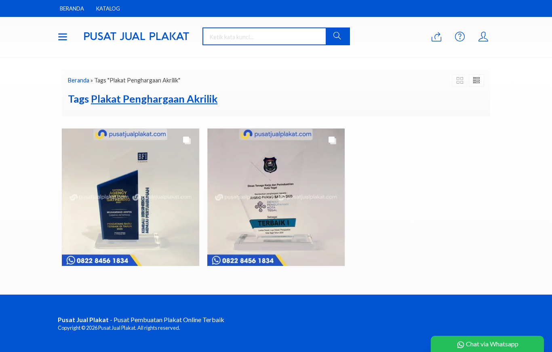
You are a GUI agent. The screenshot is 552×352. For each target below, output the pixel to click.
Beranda (72, 8)
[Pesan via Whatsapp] (436, 37)
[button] (337, 36)
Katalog (108, 8)
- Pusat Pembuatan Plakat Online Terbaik (141, 319)
